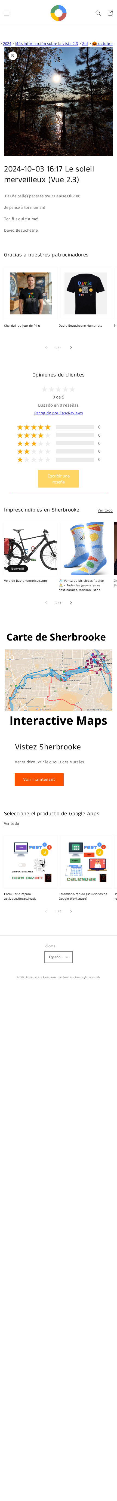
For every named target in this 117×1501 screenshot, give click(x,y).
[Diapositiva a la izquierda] (46, 348)
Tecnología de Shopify (87, 977)
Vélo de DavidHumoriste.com (25, 581)
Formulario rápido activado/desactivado (20, 896)
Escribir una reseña (59, 479)
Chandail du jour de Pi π (22, 326)
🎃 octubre (102, 43)
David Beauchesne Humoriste (81, 326)
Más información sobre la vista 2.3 (46, 43)
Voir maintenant (39, 779)
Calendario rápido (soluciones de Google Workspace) (83, 896)
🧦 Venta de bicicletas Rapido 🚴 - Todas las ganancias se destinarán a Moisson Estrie (81, 585)
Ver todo (105, 510)
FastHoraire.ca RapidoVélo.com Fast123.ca (50, 977)
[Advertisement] (58, 1244)
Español (55, 957)
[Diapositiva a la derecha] (71, 348)
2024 (7, 43)
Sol (85, 43)
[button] (7, 13)
